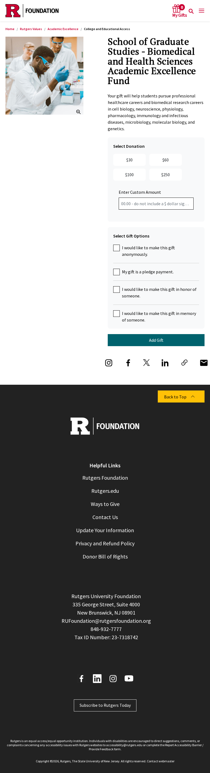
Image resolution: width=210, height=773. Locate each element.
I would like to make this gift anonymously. (148, 251)
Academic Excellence (63, 29)
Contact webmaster (160, 761)
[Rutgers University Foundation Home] (32, 10)
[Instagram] (113, 678)
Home (9, 29)
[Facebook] (81, 678)
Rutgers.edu (105, 490)
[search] (191, 10)
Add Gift (156, 340)
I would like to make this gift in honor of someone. (159, 292)
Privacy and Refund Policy (105, 543)
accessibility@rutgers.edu (124, 745)
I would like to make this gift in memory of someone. (159, 317)
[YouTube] (128, 678)
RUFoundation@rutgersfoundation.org (106, 620)
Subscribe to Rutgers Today (105, 705)
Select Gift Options (131, 236)
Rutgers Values (31, 29)
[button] (184, 362)
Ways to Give (105, 503)
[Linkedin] (97, 678)
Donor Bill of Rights (105, 556)
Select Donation (129, 146)
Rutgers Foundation (105, 477)
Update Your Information (105, 530)
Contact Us (105, 517)
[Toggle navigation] (200, 10)
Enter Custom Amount (140, 192)
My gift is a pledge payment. (148, 271)
